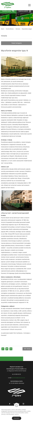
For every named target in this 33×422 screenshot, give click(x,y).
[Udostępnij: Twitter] (6, 348)
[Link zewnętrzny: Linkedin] (14, 403)
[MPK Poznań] (3, 5)
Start (2, 29)
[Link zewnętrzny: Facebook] (9, 403)
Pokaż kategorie (16, 43)
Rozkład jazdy (6, 11)
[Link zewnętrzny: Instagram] (23, 403)
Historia (18, 29)
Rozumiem (16, 418)
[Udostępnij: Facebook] (2, 348)
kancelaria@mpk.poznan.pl (18, 378)
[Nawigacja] (29, 5)
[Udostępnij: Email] (11, 348)
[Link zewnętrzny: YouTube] (18, 403)
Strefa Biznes (10, 29)
